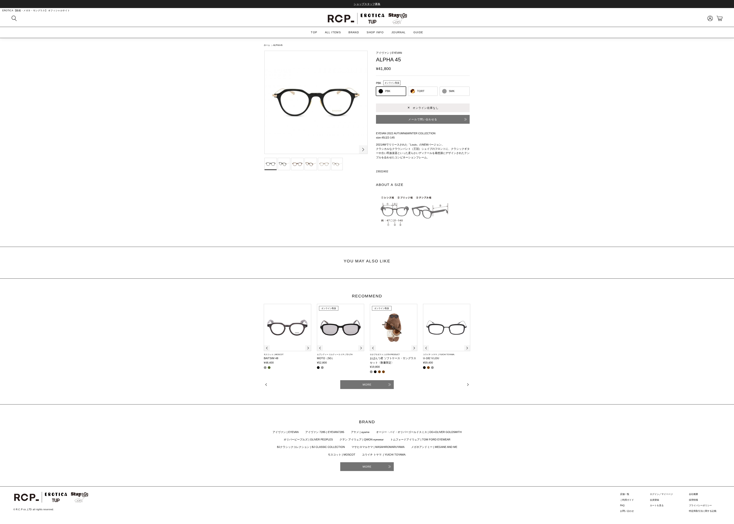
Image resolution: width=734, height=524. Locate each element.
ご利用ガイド (627, 500)
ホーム (267, 45)
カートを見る (657, 505)
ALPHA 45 (278, 45)
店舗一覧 (624, 494)
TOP (314, 32)
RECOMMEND (367, 296)
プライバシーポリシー (700, 505)
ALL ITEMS (333, 32)
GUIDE (418, 32)
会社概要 (693, 494)
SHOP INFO (375, 32)
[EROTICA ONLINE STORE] (367, 18)
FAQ (622, 505)
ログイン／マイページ (661, 494)
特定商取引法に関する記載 (702, 511)
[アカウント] (709, 18)
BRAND (353, 32)
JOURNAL (398, 32)
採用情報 (693, 500)
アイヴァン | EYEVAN (389, 52)
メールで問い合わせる (422, 119)
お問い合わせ (627, 511)
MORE (367, 384)
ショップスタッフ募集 (367, 4)
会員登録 (654, 500)
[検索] (14, 18)
